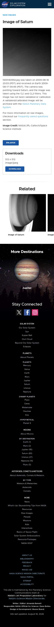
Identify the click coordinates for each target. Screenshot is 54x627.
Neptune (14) (27, 461)
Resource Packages (27, 539)
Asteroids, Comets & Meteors (27, 471)
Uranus (27, 388)
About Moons (27, 434)
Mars (27, 377)
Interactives (27, 528)
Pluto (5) (27, 465)
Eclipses (27, 347)
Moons (27, 430)
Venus (27, 369)
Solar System (27, 324)
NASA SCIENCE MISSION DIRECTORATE (27, 574)
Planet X (27, 423)
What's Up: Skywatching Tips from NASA (27, 506)
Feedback (27, 563)
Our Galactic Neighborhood (15, 11)
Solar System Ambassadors (27, 536)
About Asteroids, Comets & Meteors (27, 475)
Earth (27, 373)
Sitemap (27, 581)
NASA (3, 4)
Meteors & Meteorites (27, 484)
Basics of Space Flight (27, 532)
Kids (27, 524)
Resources (27, 509)
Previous (5, 273)
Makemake (27, 408)
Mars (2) (27, 446)
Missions (27, 521)
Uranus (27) (27, 457)
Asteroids (27, 487)
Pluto (27, 400)
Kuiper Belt (27, 335)
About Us (27, 555)
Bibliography (27, 559)
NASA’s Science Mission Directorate (27, 599)
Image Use (27, 570)
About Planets (27, 357)
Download (15, 169)
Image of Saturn (16, 235)
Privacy (27, 566)
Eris (27, 415)
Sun (27, 332)
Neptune (27, 392)
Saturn (27, 384)
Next (48, 273)
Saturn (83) (27, 453)
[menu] (49, 4)
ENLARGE (10, 143)
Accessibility (27, 584)
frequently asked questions (33, 116)
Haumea (27, 411)
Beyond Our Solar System (27, 343)
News (27, 502)
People (27, 517)
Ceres (27, 404)
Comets (27, 491)
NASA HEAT (27, 543)
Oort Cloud (27, 339)
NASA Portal (27, 577)
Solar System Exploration (15, 4)
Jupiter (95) (27, 450)
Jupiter (26, 288)
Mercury (27, 365)
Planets (27, 353)
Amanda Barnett (34, 603)
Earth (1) (27, 442)
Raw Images (9, 15)
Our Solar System (27, 328)
